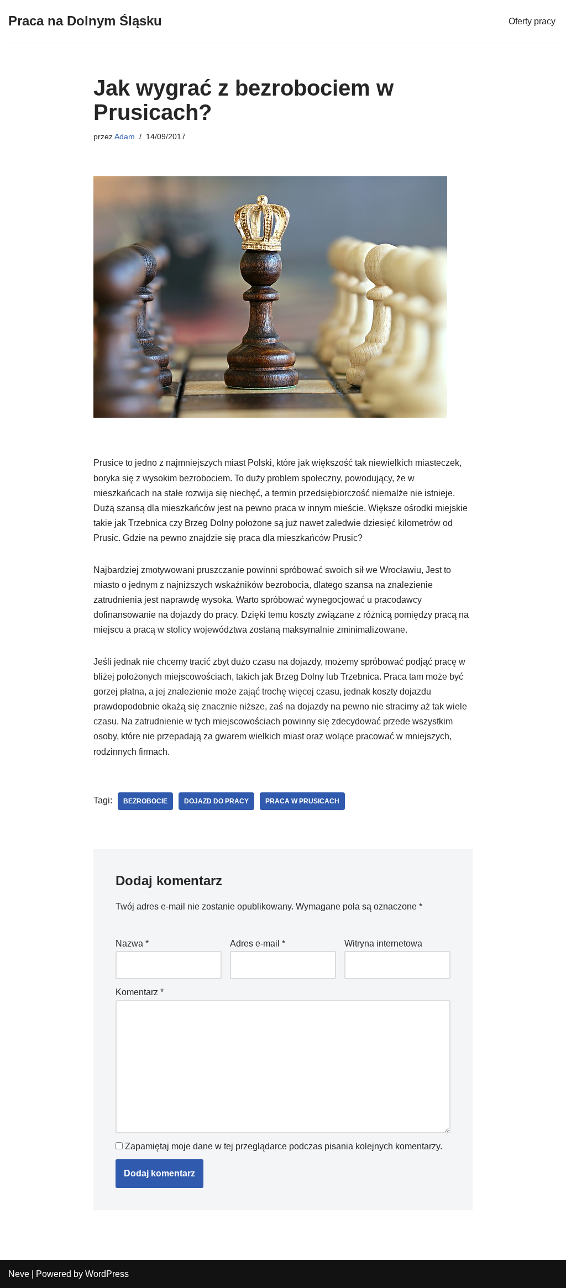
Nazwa (132, 943)
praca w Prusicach (302, 801)
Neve (18, 1274)
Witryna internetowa (383, 943)
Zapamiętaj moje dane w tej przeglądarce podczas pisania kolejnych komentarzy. (283, 1146)
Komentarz (140, 992)
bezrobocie (145, 801)
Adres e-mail (257, 943)
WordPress (107, 1274)
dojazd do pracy (216, 801)
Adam (124, 136)
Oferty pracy (532, 21)
